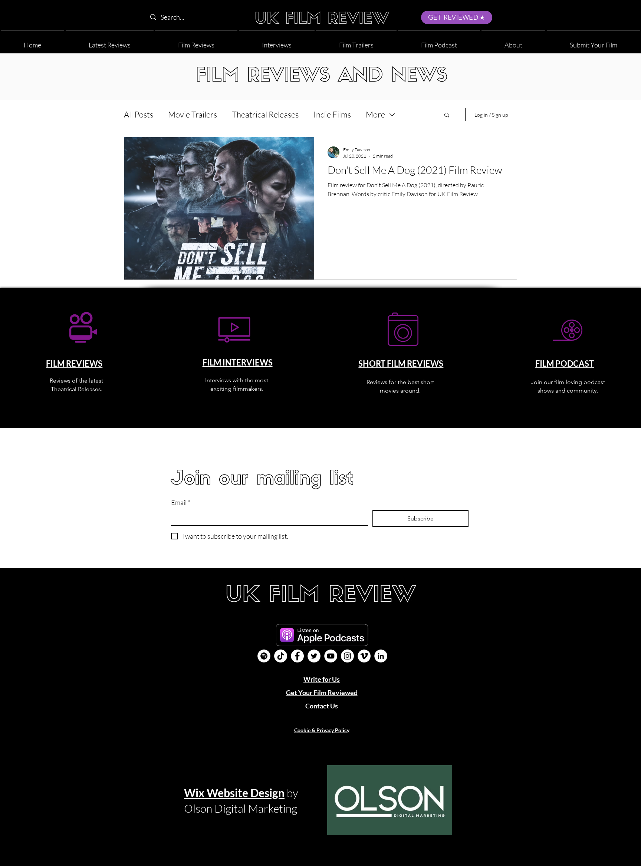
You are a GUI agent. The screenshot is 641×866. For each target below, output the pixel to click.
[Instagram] (347, 656)
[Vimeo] (364, 656)
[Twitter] (314, 656)
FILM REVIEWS (74, 363)
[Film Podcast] (263, 656)
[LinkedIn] (380, 656)
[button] (513, 41)
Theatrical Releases (265, 114)
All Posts (138, 114)
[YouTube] (330, 656)
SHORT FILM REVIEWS (400, 363)
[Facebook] (297, 656)
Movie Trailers (192, 114)
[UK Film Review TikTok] (280, 656)
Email (181, 502)
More (375, 114)
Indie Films (332, 114)
